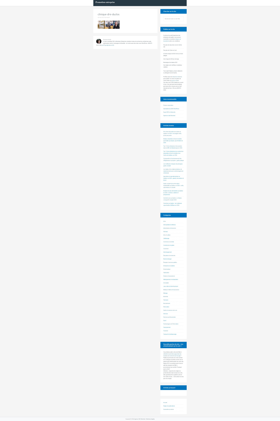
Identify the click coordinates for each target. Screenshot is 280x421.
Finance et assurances (169, 276)
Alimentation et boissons (169, 228)
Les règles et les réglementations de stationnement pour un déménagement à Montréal (173, 171)
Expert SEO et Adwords (169, 112)
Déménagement (167, 252)
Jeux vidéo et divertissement (170, 286)
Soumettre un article (168, 409)
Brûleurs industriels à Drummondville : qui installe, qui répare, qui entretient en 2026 (173, 140)
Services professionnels (169, 317)
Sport (164, 320)
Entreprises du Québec (169, 265)
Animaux (165, 231)
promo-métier (175, 80)
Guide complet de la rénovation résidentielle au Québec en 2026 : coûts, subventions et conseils (173, 185)
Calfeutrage (166, 238)
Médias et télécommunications (171, 289)
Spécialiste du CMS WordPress (171, 108)
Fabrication (166, 272)
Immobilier (166, 283)
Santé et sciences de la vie (170, 310)
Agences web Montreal (169, 115)
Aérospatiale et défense (169, 224)
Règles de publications (169, 406)
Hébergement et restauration (170, 279)
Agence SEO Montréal (139, 419)
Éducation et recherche (169, 255)
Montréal (165, 296)
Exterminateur (166, 269)
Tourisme (165, 330)
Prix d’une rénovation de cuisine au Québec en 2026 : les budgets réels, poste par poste (172, 133)
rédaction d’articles (177, 76)
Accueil (165, 402)
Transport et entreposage (169, 334)
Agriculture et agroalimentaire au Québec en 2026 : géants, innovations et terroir (173, 178)
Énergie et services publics (170, 262)
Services (165, 313)
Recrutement (166, 303)
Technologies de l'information (170, 324)
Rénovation (166, 307)
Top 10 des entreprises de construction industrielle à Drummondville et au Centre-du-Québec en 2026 (173, 153)
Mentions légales (150, 419)
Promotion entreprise (105, 2)
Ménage (165, 293)
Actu (164, 221)
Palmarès (165, 300)
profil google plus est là (108, 45)
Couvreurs (166, 248)
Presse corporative (168, 105)
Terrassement (166, 327)
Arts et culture (166, 235)
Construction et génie (168, 245)
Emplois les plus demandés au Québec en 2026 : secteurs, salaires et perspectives (173, 192)
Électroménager (167, 259)
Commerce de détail (168, 242)
